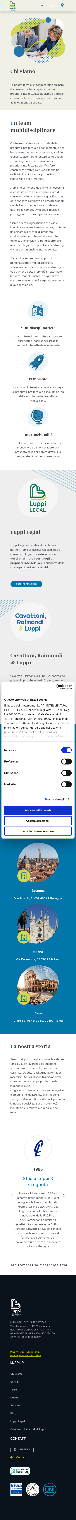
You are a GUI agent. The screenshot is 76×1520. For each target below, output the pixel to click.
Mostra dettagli (55, 799)
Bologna (38, 890)
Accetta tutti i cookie (38, 810)
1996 (12, 1265)
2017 (38, 1265)
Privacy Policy (17, 1351)
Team (13, 1389)
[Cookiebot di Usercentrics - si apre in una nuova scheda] (55, 686)
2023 (54, 1265)
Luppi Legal (17, 1421)
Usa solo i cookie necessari (38, 831)
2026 (63, 1265)
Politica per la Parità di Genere (25, 1355)
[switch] (66, 762)
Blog (13, 1413)
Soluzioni (16, 1405)
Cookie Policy (33, 1351)
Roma (38, 1013)
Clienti (14, 1397)
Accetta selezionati (38, 820)
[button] (52, 6)
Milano (38, 952)
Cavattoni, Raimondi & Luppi (28, 1429)
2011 (29, 1265)
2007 (21, 1265)
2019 (46, 1265)
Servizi (14, 1382)
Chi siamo (16, 1374)
